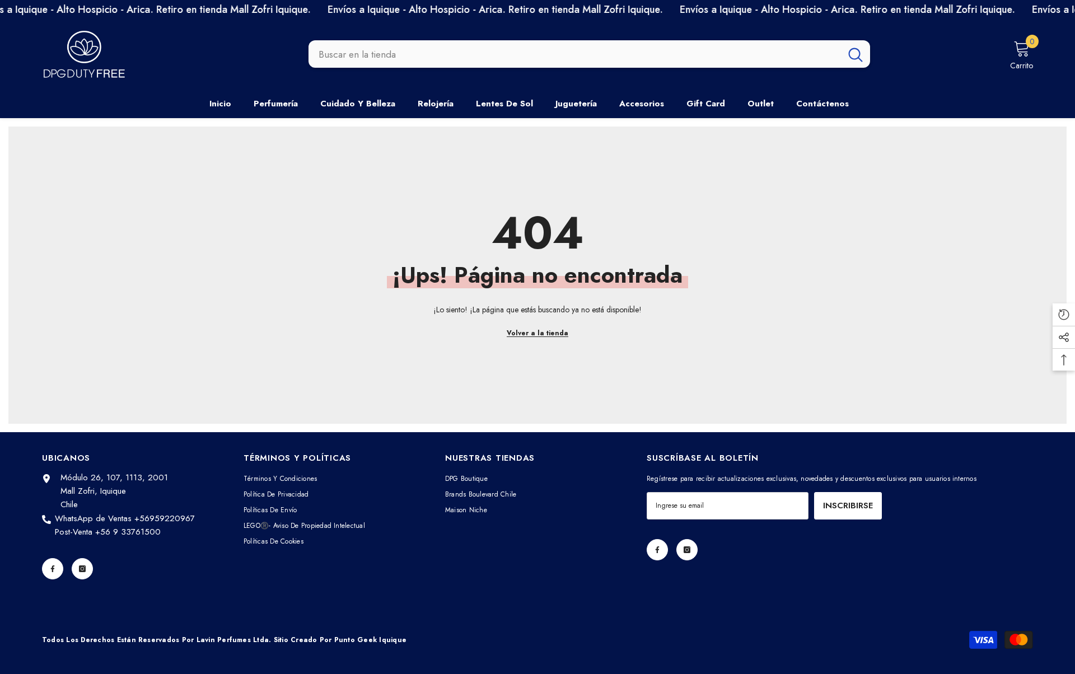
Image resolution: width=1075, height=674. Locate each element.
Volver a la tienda (537, 333)
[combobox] (575, 54)
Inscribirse (848, 505)
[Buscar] (589, 54)
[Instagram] (82, 568)
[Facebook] (52, 568)
